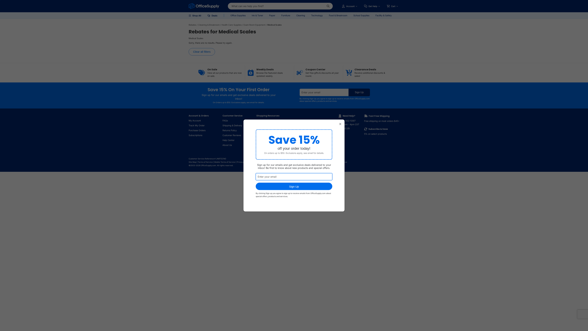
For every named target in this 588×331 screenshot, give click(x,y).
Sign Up (294, 186)
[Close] (340, 124)
